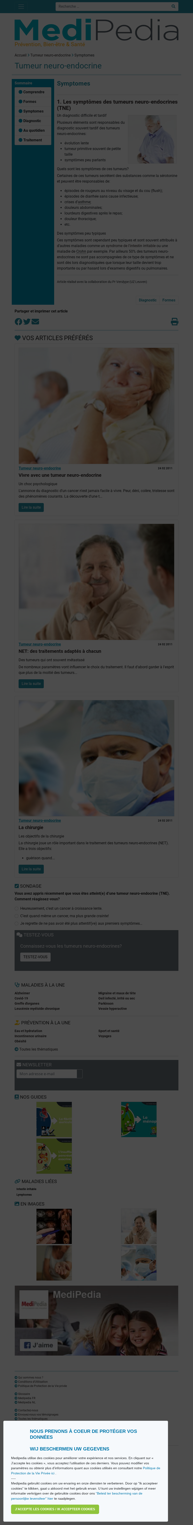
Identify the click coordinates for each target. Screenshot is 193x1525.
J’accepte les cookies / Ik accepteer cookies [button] (55, 1509)
